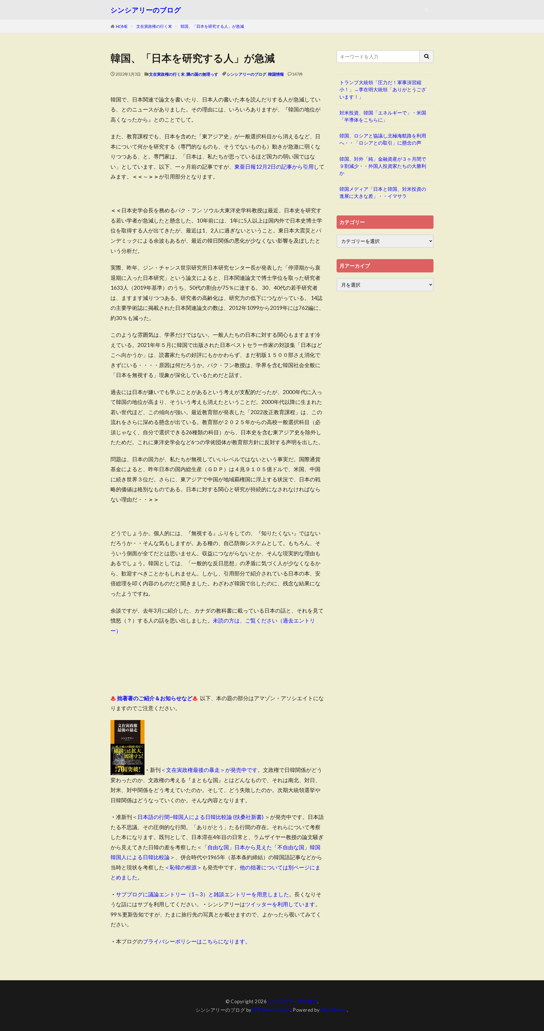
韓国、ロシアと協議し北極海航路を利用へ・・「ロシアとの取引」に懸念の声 (382, 139)
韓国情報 (276, 74)
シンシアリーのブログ (145, 10)
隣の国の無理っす (202, 74)
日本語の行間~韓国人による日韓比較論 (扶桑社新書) (200, 817)
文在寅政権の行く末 (154, 26)
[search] (427, 56)
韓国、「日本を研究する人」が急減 (212, 26)
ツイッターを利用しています (280, 904)
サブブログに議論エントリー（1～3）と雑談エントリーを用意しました (202, 894)
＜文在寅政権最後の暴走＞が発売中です (209, 770)
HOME (122, 26)
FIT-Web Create (271, 1010)
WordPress (334, 1010)
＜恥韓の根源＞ (183, 867)
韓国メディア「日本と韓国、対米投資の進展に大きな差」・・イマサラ (382, 192)
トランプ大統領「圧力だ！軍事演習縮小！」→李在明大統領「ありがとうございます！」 (382, 89)
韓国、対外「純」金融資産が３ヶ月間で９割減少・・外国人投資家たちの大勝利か (382, 166)
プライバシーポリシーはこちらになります (194, 941)
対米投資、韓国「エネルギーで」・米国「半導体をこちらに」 (382, 116)
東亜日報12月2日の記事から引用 (274, 166)
